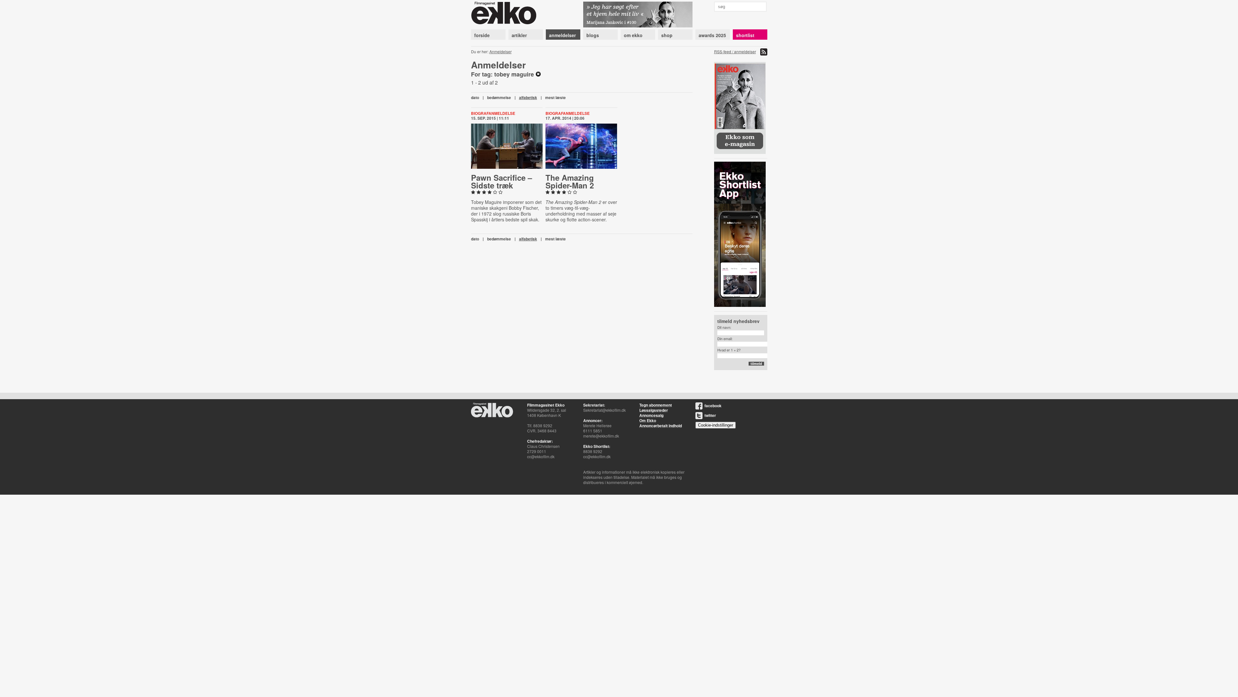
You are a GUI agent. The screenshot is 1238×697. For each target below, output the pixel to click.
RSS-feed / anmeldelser (735, 51)
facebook (713, 406)
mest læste (555, 97)
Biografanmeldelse (493, 113)
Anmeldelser (500, 51)
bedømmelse (499, 97)
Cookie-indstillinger (715, 425)
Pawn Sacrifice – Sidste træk (501, 181)
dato (475, 97)
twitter (710, 415)
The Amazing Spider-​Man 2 (569, 181)
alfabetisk (528, 97)
